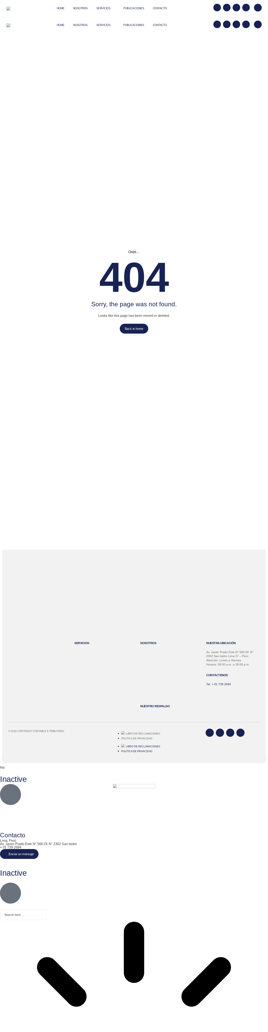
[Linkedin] (227, 7)
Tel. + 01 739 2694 (218, 684)
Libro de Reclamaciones (142, 733)
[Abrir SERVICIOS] (114, 8)
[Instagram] (246, 7)
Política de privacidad (136, 738)
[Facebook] (236, 7)
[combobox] (23, 915)
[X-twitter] (217, 7)
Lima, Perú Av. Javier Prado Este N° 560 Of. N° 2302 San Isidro (38, 842)
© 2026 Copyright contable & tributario (36, 731)
